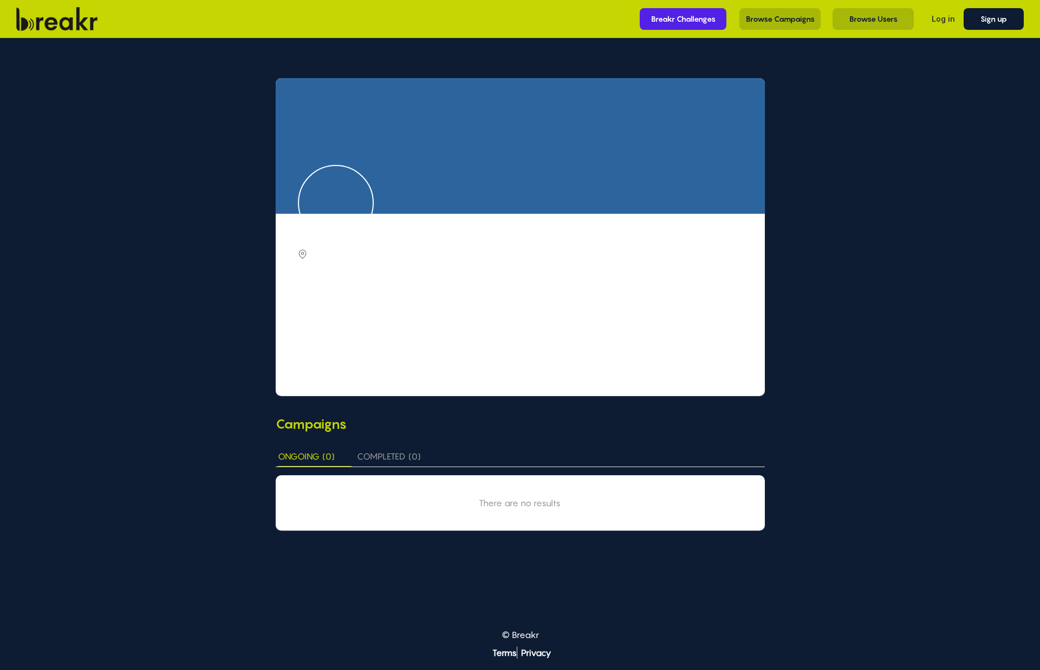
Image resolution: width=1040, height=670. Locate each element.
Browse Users (873, 18)
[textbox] (521, 312)
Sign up (993, 18)
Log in (943, 18)
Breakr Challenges (683, 18)
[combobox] (521, 313)
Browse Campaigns (780, 18)
